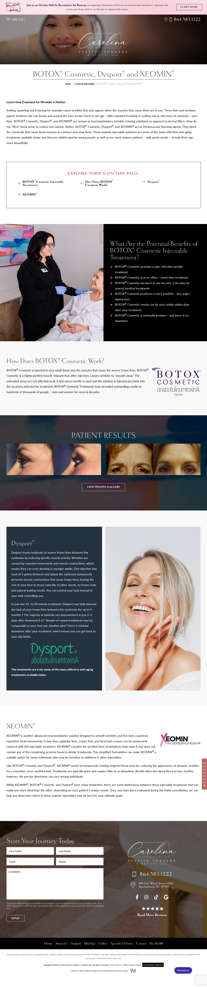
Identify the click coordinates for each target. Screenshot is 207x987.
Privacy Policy (115, 965)
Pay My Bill (156, 943)
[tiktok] (156, 898)
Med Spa (89, 943)
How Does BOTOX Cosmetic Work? (99, 183)
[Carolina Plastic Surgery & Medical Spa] (152, 854)
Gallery (103, 943)
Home (68, 83)
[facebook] (137, 898)
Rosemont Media (120, 970)
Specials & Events (122, 943)
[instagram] (146, 898)
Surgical (76, 943)
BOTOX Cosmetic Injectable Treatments (43, 183)
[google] (166, 898)
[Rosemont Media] (132, 971)
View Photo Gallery (103, 487)
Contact (141, 943)
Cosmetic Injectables (85, 83)
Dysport (154, 181)
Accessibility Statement (153, 965)
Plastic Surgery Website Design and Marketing (90, 970)
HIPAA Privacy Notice (132, 965)
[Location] (166, 19)
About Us (61, 943)
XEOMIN (30, 194)
